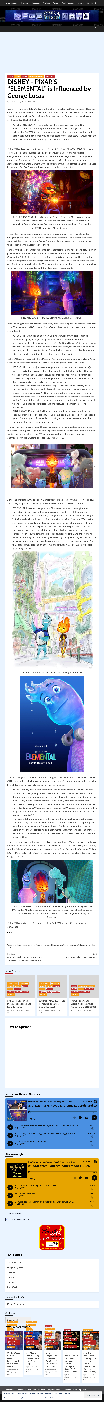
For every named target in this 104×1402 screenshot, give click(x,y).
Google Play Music (15, 1267)
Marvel (10, 989)
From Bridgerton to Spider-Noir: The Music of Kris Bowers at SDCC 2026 (83, 1004)
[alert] (52, 1219)
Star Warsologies (69, 1346)
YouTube (46, 3)
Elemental (55, 945)
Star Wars (11, 994)
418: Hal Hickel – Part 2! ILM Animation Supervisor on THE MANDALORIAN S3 (24, 957)
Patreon (56, 3)
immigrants (73, 945)
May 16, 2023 (26, 102)
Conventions (24, 983)
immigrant (64, 945)
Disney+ (17, 986)
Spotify (94, 3)
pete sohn (90, 945)
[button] (94, 466)
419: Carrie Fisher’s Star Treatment (81, 955)
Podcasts (18, 989)
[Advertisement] (52, 51)
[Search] (95, 28)
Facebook (36, 3)
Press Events (50, 76)
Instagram (25, 3)
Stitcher (11, 1282)
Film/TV (24, 76)
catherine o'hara (34, 945)
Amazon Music (83, 3)
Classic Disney (13, 983)
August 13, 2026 (90, 1377)
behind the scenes (19, 945)
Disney (17, 76)
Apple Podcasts (68, 3)
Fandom (67, 1330)
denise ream (46, 945)
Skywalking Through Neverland (18, 992)
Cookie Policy (49, 1398)
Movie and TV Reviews (36, 76)
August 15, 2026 (88, 1010)
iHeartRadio (12, 1287)
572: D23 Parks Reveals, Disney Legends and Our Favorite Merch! (19, 1004)
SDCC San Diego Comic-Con (81, 992)
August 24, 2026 (25, 1010)
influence (82, 945)
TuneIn (10, 1277)
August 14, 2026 (71, 1377)
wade (9, 948)
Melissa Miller (70, 1375)
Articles (10, 76)
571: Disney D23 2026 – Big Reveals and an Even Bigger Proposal (52, 1004)
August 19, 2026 (57, 1010)
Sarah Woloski (14, 102)
